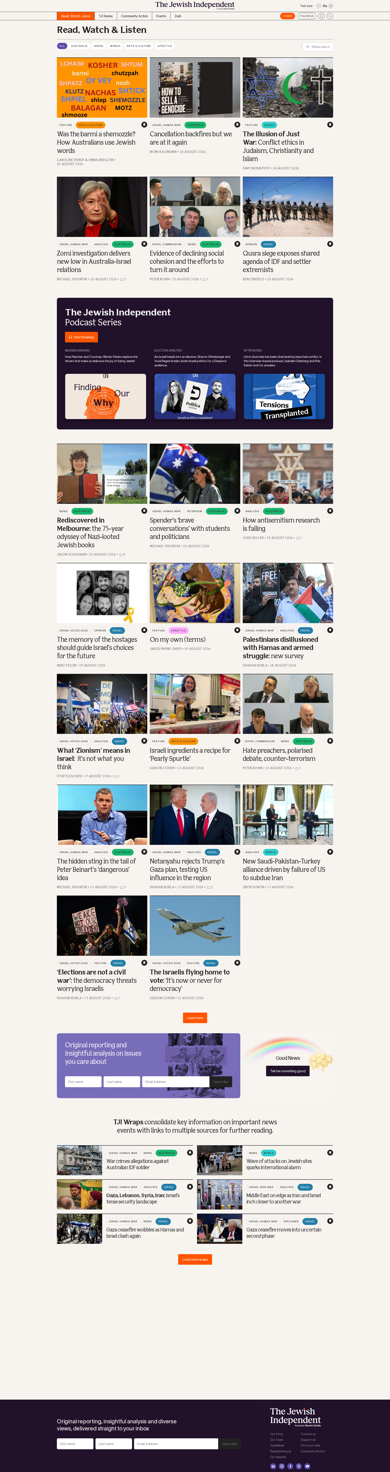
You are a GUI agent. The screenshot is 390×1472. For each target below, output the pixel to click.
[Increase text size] (331, 6)
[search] (330, 16)
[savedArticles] (321, 16)
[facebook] (290, 1466)
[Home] (195, 7)
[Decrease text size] (318, 6)
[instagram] (282, 1466)
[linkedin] (273, 1466)
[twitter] (299, 1466)
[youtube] (307, 1466)
